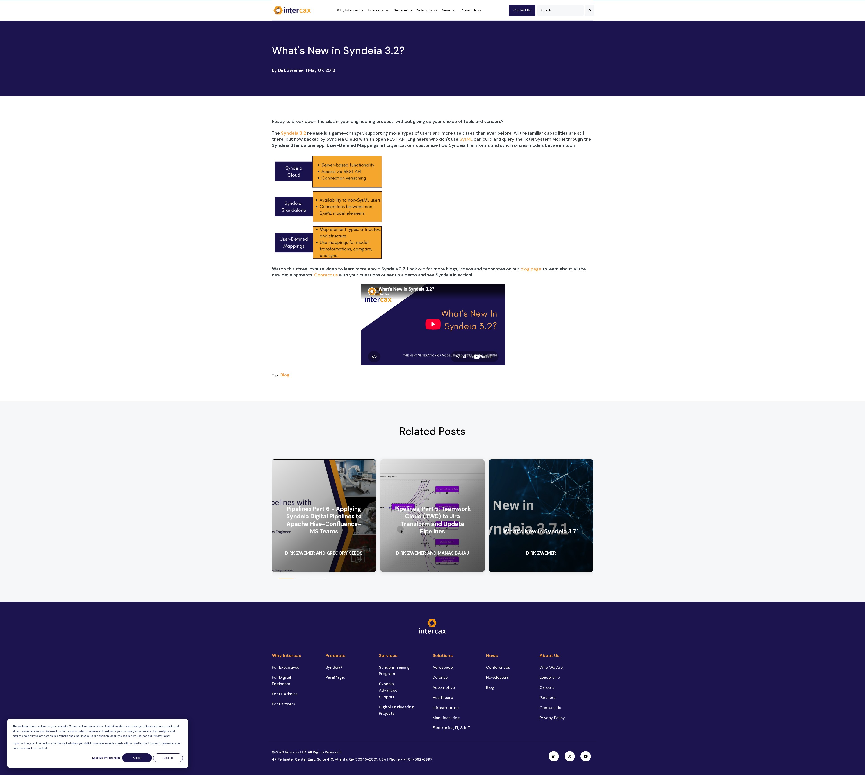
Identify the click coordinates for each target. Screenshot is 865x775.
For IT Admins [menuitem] (285, 694)
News (446, 10)
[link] (292, 10)
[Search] (589, 10)
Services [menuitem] (388, 655)
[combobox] (560, 10)
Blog (284, 375)
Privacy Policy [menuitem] (552, 718)
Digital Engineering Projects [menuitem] (396, 710)
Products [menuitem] (336, 655)
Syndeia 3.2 (293, 133)
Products (376, 10)
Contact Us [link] (522, 10)
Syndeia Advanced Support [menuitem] (388, 690)
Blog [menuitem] (490, 687)
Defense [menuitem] (440, 677)
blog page (531, 269)
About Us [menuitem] (549, 655)
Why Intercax (348, 10)
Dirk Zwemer (291, 70)
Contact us (326, 275)
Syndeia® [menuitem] (334, 667)
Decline (168, 757)
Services (401, 10)
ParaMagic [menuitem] (335, 677)
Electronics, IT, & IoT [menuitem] (451, 727)
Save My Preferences (106, 757)
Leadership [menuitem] (549, 677)
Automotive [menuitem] (443, 687)
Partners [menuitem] (547, 697)
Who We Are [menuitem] (551, 667)
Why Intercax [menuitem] (286, 655)
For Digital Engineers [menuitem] (281, 681)
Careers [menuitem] (546, 687)
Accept (137, 757)
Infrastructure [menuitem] (445, 707)
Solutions (424, 10)
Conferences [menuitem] (498, 667)
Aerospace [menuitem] (442, 667)
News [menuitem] (492, 655)
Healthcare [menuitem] (442, 697)
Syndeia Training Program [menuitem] (394, 671)
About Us (469, 10)
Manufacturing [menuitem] (446, 718)
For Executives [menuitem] (285, 667)
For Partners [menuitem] (283, 704)
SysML (466, 139)
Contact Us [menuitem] (550, 707)
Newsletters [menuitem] (497, 677)
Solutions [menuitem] (442, 655)
